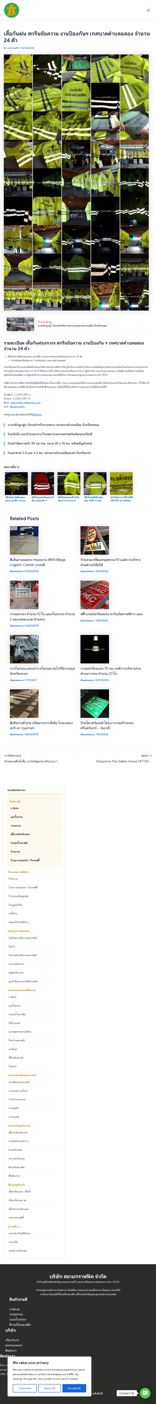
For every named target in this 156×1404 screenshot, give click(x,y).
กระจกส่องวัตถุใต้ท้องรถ (19, 1233)
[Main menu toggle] (148, 10)
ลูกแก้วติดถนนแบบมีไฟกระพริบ (23, 981)
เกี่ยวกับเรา (12, 1340)
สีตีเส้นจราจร (14, 1175)
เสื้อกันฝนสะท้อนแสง (19, 1209)
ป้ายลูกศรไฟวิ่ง (15, 904)
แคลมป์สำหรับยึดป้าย (19, 922)
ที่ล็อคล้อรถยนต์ (16, 1057)
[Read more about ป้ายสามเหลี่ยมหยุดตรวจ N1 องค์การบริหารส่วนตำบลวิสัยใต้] (94, 540)
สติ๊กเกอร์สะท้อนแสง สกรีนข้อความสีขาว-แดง (111, 614)
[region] (49, 1376)
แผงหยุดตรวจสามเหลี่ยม (20, 1031)
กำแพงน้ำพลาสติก (19, 842)
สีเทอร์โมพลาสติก (17, 1167)
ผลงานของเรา (13, 1345)
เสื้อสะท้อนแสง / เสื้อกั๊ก (20, 1191)
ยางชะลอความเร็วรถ (18, 1090)
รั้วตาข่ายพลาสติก (17, 1040)
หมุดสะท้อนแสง (16, 972)
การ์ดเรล (14, 808)
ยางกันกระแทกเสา (17, 1099)
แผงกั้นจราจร (17, 816)
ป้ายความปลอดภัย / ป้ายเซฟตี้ (25, 860)
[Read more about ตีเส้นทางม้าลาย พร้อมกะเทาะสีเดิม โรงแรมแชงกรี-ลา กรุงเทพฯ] (24, 703)
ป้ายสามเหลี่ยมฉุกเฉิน (19, 896)
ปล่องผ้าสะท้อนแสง (18, 1250)
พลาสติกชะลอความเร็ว (19, 1082)
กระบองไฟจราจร (16, 963)
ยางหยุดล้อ (14, 1108)
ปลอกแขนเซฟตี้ (16, 1217)
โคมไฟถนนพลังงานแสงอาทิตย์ (23, 937)
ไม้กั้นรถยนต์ (14, 1023)
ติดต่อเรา (10, 1351)
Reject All (49, 1388)
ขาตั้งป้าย (13, 913)
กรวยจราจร (16, 825)
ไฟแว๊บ (12, 946)
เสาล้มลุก (13, 1049)
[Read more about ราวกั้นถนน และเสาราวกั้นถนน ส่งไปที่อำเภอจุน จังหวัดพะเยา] (24, 648)
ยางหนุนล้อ (14, 1116)
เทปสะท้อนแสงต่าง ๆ (18, 1141)
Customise (24, 1388)
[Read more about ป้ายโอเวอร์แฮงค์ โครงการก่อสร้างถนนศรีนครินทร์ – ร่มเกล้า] (94, 703)
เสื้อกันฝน (37, 414)
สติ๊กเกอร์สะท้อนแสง (20, 834)
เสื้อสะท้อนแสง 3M (17, 1200)
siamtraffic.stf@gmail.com (26, 402)
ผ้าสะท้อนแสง (15, 1149)
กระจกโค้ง (13, 1242)
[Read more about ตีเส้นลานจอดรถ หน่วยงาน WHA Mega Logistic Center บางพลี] (24, 540)
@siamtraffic (17, 406)
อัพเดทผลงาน (16, 571)
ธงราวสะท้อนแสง (17, 1158)
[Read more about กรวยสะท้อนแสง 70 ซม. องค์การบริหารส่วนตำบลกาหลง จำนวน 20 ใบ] (94, 648)
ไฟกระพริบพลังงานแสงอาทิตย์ (23, 955)
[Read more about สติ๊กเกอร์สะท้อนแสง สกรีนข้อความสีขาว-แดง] (94, 594)
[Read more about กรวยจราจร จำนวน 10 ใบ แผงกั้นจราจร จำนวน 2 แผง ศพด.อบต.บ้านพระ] (24, 594)
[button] (145, 1393)
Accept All (74, 1388)
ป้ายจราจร (15, 851)
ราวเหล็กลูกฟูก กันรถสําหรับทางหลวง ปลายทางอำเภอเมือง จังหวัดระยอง (72, 325)
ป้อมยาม (13, 1066)
